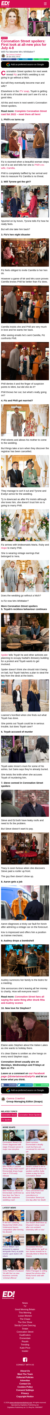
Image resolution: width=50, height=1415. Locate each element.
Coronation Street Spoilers (30, 1115)
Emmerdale (25, 1338)
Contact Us (25, 1384)
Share (9, 59)
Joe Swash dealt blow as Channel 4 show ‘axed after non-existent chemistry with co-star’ (36, 1226)
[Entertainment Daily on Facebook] (25, 1359)
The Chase (25, 1319)
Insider (25, 1351)
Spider (4, 655)
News (25, 1303)
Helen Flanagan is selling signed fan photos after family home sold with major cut (36, 1274)
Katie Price (25, 1348)
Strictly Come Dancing (25, 1325)
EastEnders (25, 1335)
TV (25, 1306)
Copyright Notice (25, 1396)
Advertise (25, 1380)
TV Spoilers (6, 1120)
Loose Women (25, 1316)
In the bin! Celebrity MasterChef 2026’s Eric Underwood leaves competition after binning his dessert (13, 1227)
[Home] (5, 4)
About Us (25, 1371)
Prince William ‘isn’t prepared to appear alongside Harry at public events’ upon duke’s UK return (13, 1251)
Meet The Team (25, 1374)
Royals (25, 1341)
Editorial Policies (25, 1377)
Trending (25, 1345)
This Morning (25, 1312)
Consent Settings (25, 1390)
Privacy (25, 1393)
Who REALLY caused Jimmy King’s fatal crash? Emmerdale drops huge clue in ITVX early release (13, 1171)
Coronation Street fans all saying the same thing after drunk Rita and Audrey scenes (23, 999)
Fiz (15, 74)
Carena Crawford (15, 55)
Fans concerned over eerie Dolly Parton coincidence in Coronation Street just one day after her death (36, 1195)
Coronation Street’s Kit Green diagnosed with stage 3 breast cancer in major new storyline (13, 1145)
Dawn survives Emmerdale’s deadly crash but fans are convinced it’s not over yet (35, 1147)
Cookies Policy (25, 1387)
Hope (4, 548)
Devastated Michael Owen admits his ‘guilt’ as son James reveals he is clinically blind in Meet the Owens (36, 1251)
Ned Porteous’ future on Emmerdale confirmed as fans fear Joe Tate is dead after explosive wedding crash (13, 1195)
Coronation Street (9, 1115)
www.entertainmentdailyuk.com (21, 1403)
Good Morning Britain (25, 1309)
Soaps (4, 38)
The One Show (25, 1322)
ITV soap (24, 91)
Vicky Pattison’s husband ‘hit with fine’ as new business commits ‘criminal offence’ (13, 1274)
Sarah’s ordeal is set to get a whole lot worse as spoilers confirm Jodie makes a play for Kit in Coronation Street (36, 1171)
